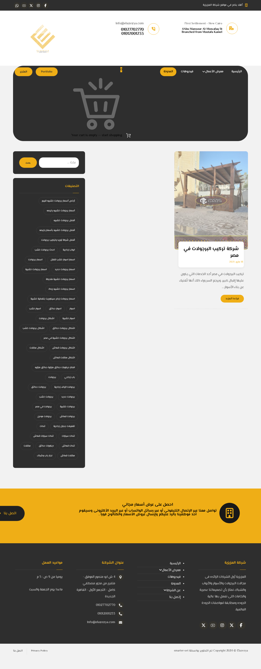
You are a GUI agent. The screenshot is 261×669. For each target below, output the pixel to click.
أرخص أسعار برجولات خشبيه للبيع (58, 201)
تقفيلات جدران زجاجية (64, 426)
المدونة (176, 583)
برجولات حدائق (38, 387)
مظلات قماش (68, 456)
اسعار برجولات (35, 260)
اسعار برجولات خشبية (36, 270)
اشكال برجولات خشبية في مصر (59, 338)
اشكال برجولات (46, 319)
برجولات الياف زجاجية (64, 387)
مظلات (27, 446)
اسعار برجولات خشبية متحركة (60, 279)
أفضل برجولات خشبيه (64, 221)
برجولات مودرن (44, 417)
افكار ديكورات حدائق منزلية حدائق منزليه (55, 368)
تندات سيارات (68, 436)
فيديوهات (174, 577)
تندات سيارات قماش (43, 436)
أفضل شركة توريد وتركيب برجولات (58, 240)
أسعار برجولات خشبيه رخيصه (61, 211)
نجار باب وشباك (44, 456)
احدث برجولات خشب (45, 250)
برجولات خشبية (67, 407)
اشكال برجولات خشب (33, 328)
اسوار (72, 309)
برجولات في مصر (43, 407)
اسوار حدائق (55, 309)
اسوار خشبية (68, 319)
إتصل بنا (175, 597)
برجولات (52, 377)
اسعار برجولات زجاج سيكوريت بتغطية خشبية (53, 299)
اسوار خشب (35, 309)
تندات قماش (68, 446)
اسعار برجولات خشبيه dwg (62, 289)
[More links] (154, 71)
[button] (45, 5)
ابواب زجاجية (69, 250)
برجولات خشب (46, 397)
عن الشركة (173, 590)
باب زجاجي (69, 377)
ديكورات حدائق (46, 446)
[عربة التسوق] (128, 135)
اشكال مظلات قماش (64, 358)
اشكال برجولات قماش (63, 348)
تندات (42, 426)
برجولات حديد (68, 397)
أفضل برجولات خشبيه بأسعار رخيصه (57, 230)
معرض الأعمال (171, 570)
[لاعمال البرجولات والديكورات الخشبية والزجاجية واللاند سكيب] (42, 38)
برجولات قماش (67, 417)
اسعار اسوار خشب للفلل (63, 260)
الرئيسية (175, 563)
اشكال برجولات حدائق (63, 328)
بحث (28, 162)
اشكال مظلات (37, 348)
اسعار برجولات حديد (65, 270)
